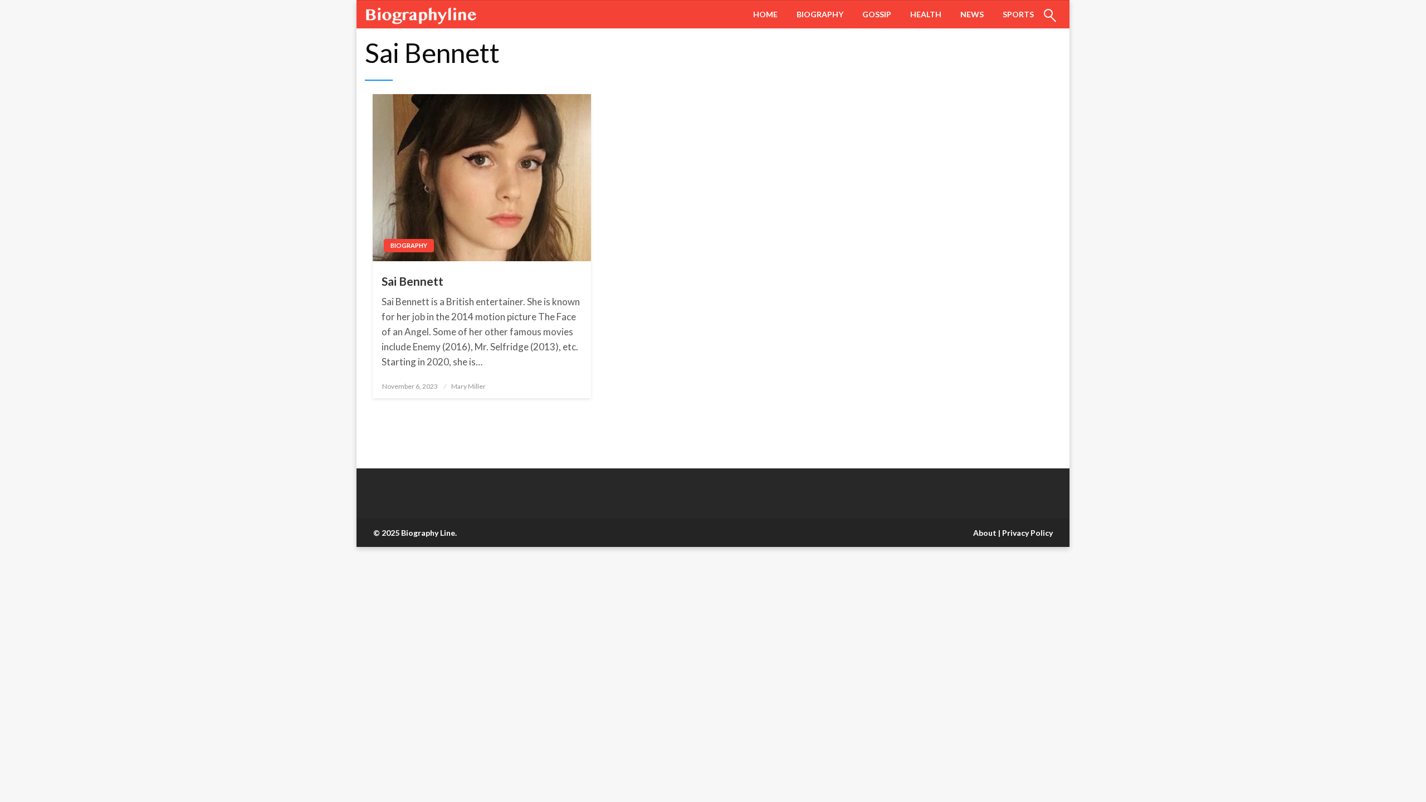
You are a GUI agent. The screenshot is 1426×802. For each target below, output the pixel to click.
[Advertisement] (334, 629)
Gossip (876, 14)
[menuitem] (765, 14)
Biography (820, 14)
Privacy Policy (1027, 532)
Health (925, 14)
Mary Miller (468, 386)
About (985, 532)
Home (765, 14)
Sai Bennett (412, 281)
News (972, 14)
